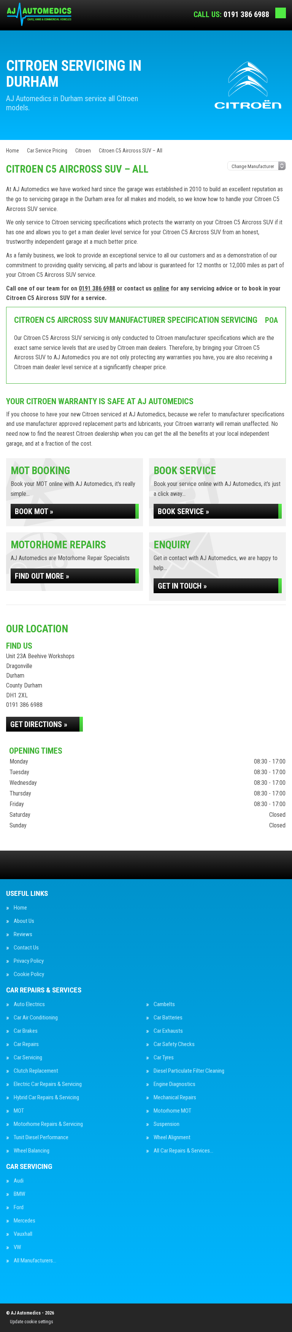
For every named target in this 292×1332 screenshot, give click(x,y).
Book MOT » (34, 511)
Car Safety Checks (174, 1044)
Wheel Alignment (172, 1137)
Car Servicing (28, 1058)
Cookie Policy (29, 974)
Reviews (23, 934)
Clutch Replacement (36, 1071)
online (161, 288)
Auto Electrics (29, 1004)
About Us (24, 921)
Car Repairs (26, 1044)
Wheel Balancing (31, 1151)
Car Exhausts (168, 1031)
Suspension (166, 1124)
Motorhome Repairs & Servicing (48, 1124)
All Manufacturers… (35, 1261)
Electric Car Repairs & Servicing (48, 1084)
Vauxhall (23, 1234)
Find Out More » (42, 576)
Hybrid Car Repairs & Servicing (46, 1097)
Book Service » (183, 511)
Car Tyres (164, 1058)
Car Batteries (168, 1018)
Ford (19, 1207)
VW (17, 1247)
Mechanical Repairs (175, 1097)
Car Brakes (26, 1031)
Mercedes (24, 1221)
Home (20, 908)
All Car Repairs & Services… (183, 1151)
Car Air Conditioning (36, 1018)
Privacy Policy (29, 961)
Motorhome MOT (172, 1111)
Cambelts (164, 1004)
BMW (19, 1194)
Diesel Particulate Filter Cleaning (189, 1071)
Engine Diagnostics (174, 1084)
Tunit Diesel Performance (41, 1137)
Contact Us (26, 948)
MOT (19, 1111)
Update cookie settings (31, 1321)
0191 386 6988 (231, 14)
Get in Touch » (182, 586)
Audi (19, 1181)
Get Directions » (38, 724)
